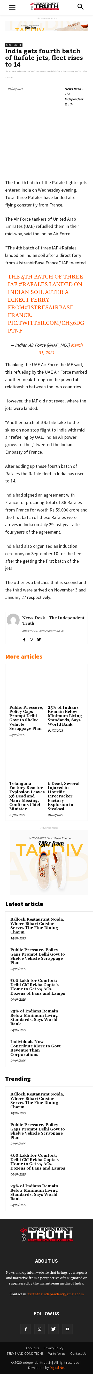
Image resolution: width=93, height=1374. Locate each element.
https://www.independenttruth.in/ (43, 631)
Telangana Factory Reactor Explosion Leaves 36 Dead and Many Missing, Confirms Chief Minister (27, 796)
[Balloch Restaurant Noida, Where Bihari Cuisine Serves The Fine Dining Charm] (78, 927)
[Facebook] (25, 1329)
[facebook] (24, 639)
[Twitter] (53, 1329)
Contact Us (78, 1353)
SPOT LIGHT (13, 45)
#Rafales (33, 284)
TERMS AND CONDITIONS (25, 1353)
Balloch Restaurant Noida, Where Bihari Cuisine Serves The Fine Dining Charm (37, 926)
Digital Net (57, 1368)
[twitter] (39, 639)
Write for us (56, 1353)
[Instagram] (39, 1329)
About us (32, 1348)
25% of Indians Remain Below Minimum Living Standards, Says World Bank (65, 716)
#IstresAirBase (49, 307)
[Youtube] (67, 1329)
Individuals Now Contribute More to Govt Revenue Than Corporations (35, 1048)
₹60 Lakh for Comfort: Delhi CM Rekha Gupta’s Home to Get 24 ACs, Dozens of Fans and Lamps (37, 987)
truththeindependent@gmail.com (56, 1294)
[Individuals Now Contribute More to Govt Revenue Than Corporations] (78, 1049)
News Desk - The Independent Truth (74, 96)
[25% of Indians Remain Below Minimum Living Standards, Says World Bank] (66, 686)
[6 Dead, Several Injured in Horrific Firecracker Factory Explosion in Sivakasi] (66, 762)
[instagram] (32, 639)
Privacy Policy (53, 1348)
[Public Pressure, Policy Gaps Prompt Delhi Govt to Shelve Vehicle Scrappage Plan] (27, 686)
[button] (80, 7)
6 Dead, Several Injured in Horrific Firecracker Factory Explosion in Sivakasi (64, 796)
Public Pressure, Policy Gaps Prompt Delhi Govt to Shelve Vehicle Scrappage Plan (26, 718)
